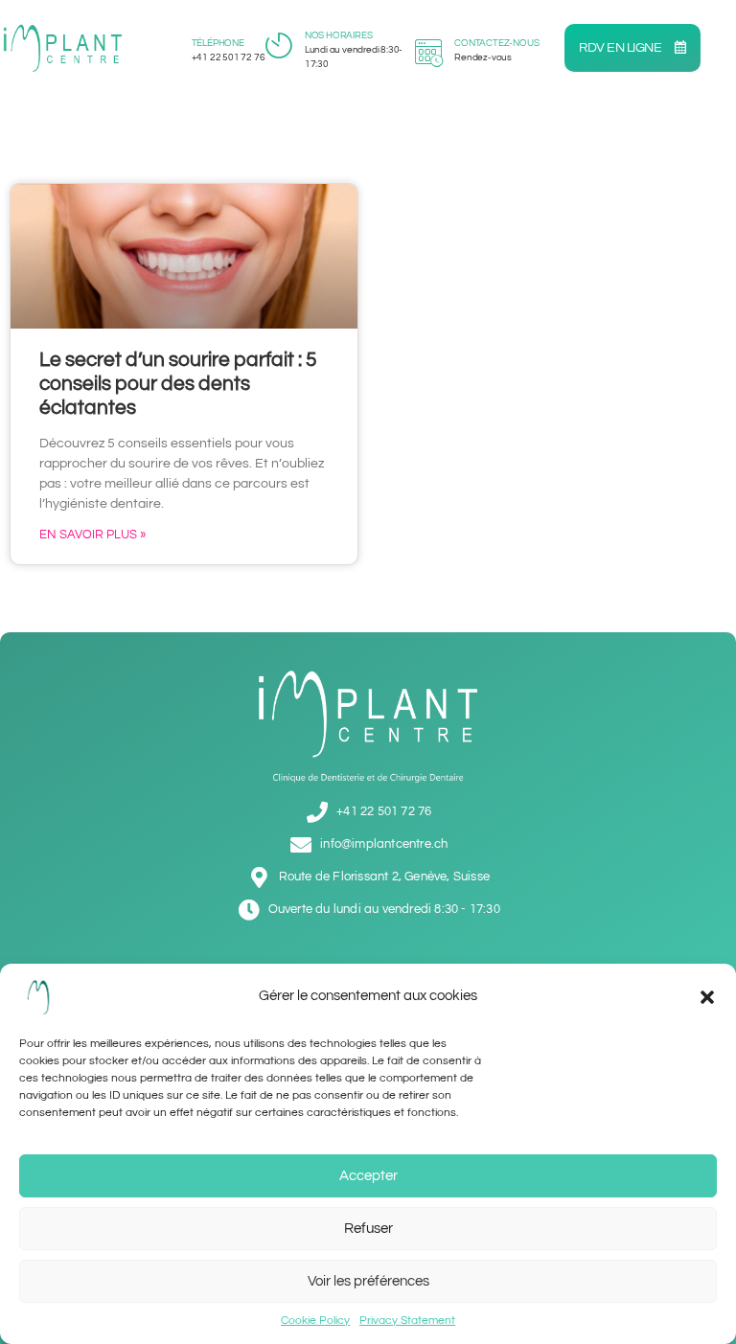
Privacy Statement (407, 1320)
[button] (707, 997)
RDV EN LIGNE (621, 48)
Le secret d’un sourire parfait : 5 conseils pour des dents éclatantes (178, 384)
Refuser (368, 1228)
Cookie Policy (315, 1320)
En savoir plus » (92, 534)
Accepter (368, 1176)
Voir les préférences (368, 1281)
